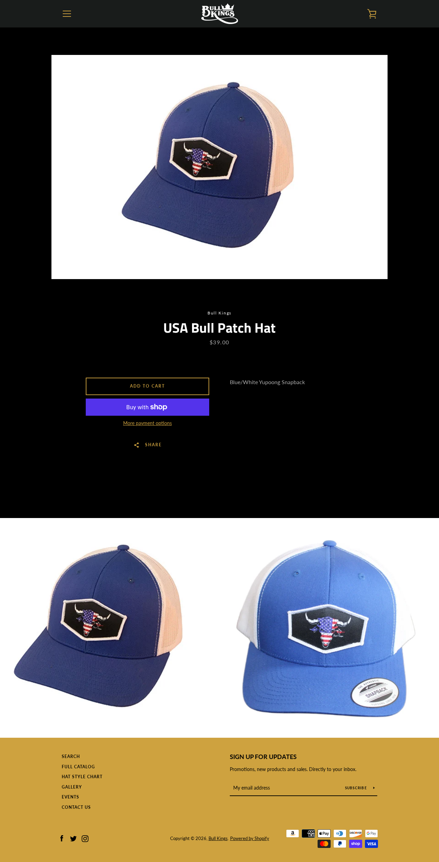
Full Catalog (78, 766)
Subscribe (356, 788)
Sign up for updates (263, 756)
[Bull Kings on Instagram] (85, 838)
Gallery (72, 787)
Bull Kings (218, 838)
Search (71, 756)
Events (70, 797)
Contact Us (76, 807)
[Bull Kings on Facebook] (61, 838)
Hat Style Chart (82, 776)
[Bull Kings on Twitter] (73, 838)
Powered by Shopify (249, 838)
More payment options (147, 423)
